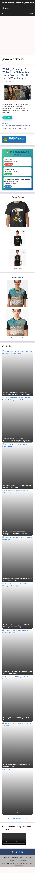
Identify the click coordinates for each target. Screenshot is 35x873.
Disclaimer (28, 857)
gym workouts (12, 128)
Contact (11, 860)
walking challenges (23, 128)
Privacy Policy (15, 857)
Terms (22, 857)
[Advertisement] (17, 34)
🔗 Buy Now (8, 186)
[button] (2, 13)
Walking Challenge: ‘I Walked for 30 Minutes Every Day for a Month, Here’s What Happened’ (16, 73)
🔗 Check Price (8, 164)
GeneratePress (19, 865)
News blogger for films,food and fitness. (18, 5)
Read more (7, 117)
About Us (6, 857)
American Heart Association (13, 126)
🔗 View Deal (8, 174)
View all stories (17, 819)
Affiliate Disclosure (20, 860)
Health (7, 123)
